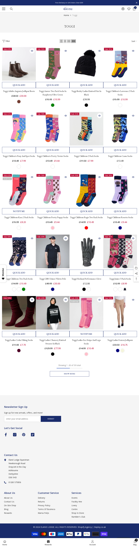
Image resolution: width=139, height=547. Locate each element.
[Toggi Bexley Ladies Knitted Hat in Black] (86, 64)
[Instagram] (14, 434)
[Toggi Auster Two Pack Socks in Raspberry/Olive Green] (53, 64)
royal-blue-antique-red (86, 228)
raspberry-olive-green (53, 105)
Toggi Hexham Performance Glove (86, 278)
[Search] (11, 9)
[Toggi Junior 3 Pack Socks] (120, 251)
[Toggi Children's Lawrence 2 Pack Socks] (120, 64)
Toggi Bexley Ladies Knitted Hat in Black (86, 93)
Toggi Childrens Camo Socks (120, 156)
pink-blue (19, 167)
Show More (69, 374)
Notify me (19, 211)
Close (137, 3)
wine (19, 351)
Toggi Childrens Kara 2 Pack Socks (19, 217)
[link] (92, 542)
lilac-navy (120, 228)
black (86, 105)
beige (122, 351)
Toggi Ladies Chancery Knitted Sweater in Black (52, 342)
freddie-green (24, 289)
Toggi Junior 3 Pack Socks (120, 278)
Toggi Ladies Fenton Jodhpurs (120, 340)
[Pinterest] (23, 434)
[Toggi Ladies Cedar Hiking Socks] (19, 313)
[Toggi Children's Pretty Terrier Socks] (53, 129)
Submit (51, 419)
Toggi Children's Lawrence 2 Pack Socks (120, 93)
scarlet (125, 289)
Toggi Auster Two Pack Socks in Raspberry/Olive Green (52, 93)
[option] (69, 2)
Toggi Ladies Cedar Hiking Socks (19, 340)
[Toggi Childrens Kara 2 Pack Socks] (19, 190)
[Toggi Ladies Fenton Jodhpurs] (120, 313)
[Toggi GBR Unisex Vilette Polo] (53, 251)
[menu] (3, 8)
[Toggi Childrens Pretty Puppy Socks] (53, 190)
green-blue (120, 167)
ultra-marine (115, 289)
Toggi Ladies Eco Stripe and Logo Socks (86, 342)
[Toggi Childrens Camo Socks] (120, 129)
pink (53, 228)
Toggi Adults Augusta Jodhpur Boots (19, 91)
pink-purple (19, 228)
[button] (61, 41)
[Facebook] (5, 434)
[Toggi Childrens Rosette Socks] (120, 190)
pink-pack (120, 289)
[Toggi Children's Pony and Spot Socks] (19, 129)
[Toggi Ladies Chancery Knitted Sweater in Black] (53, 313)
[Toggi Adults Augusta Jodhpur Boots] (19, 64)
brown (19, 102)
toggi (74, 15)
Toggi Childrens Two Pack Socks (19, 278)
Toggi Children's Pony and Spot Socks (19, 156)
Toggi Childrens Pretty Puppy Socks (52, 217)
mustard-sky (120, 105)
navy (53, 289)
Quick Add (19, 85)
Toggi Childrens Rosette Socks (120, 217)
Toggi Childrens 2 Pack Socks (86, 156)
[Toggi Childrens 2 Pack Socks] (86, 129)
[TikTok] (32, 434)
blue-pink (53, 167)
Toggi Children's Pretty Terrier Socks (52, 156)
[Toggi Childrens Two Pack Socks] (19, 251)
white (89, 289)
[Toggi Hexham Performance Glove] (86, 251)
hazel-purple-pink (19, 289)
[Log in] (123, 9)
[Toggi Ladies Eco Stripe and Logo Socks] (86, 313)
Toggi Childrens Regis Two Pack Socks (86, 217)
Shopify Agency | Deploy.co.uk (92, 527)
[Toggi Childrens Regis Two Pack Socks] (86, 190)
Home (66, 15)
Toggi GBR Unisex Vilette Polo (52, 278)
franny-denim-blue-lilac (14, 289)
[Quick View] (32, 50)
